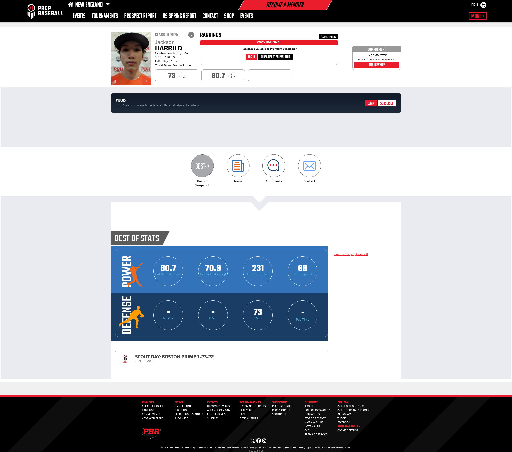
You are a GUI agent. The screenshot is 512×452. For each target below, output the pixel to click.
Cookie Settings (347, 430)
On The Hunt (183, 406)
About (309, 406)
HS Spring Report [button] (179, 16)
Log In (474, 5)
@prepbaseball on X (350, 406)
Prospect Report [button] (140, 16)
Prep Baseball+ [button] (348, 426)
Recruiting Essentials (189, 414)
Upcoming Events (218, 406)
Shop (229, 16)
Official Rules (249, 418)
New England (89, 5)
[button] (202, 170)
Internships (312, 426)
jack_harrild (329, 37)
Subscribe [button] (279, 402)
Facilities (245, 414)
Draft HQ (181, 410)
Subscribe (386, 103)
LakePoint (246, 410)
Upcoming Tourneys (253, 406)
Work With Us (314, 422)
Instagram (344, 414)
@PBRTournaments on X (353, 410)
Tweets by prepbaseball (351, 254)
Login (371, 103)
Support (311, 402)
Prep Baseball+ (282, 406)
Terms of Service (316, 434)
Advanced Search (153, 418)
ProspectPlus (281, 410)
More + (477, 16)
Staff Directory (315, 418)
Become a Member (284, 5)
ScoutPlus (279, 414)
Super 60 (212, 418)
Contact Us (312, 414)
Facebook (343, 422)
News (179, 402)
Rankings (148, 410)
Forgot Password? (317, 410)
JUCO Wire (181, 418)
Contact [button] (210, 16)
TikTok (341, 418)
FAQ (307, 430)
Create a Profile (152, 406)
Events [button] (79, 16)
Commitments (151, 414)
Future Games (216, 414)
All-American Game (219, 410)
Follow (343, 402)
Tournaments (105, 16)
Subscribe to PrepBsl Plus (275, 57)
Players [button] (148, 402)
